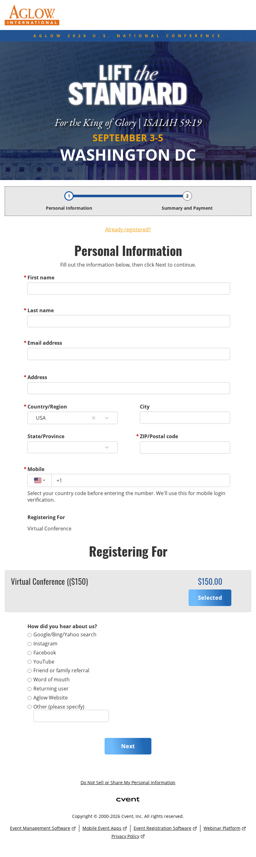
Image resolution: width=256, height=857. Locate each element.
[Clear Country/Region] (93, 418)
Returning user (51, 688)
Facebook (44, 652)
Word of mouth (51, 679)
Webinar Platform (222, 828)
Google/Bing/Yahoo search (64, 634)
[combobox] (36, 418)
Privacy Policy (125, 836)
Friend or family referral (61, 670)
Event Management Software (40, 828)
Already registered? (128, 229)
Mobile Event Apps (101, 828)
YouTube (43, 661)
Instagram (45, 643)
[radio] (210, 597)
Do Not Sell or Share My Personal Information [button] (128, 782)
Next (128, 746)
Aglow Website (50, 697)
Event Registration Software (162, 828)
